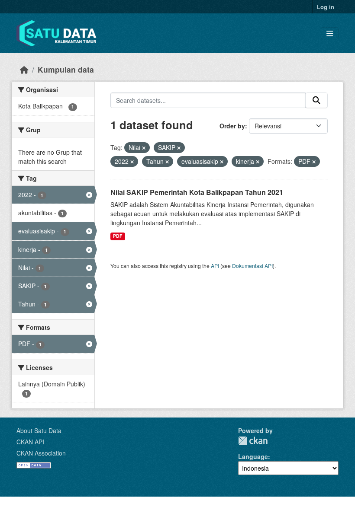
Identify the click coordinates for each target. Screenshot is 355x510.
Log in (325, 7)
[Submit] (316, 100)
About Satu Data (38, 430)
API (215, 265)
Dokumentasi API (252, 265)
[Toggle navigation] (330, 33)
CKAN (253, 440)
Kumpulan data (66, 69)
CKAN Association (41, 453)
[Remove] (143, 147)
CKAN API (30, 441)
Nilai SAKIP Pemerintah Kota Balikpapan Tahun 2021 (196, 192)
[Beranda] (24, 69)
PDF (117, 236)
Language (253, 456)
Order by (232, 125)
